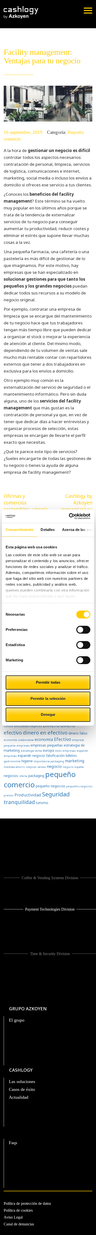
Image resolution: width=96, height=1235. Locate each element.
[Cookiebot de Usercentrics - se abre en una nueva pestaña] (69, 516)
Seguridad (56, 794)
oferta (23, 776)
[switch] (83, 630)
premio (9, 795)
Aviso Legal (13, 1217)
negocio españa (73, 767)
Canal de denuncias (19, 1224)
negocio (54, 766)
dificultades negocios (28, 726)
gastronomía (12, 761)
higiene (27, 761)
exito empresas (65, 750)
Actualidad (18, 1097)
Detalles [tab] (48, 529)
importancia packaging (49, 761)
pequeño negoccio (50, 786)
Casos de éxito (22, 1089)
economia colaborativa (19, 740)
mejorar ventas (36, 767)
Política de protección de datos (27, 1203)
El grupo (16, 1020)
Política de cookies (18, 1210)
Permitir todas (48, 682)
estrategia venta (31, 750)
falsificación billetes (61, 755)
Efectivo (62, 739)
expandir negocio (31, 755)
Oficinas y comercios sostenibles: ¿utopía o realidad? (26, 506)
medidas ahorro (14, 767)
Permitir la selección (48, 698)
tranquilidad (19, 801)
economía (44, 739)
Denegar (48, 714)
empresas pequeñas (47, 745)
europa (48, 750)
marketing (74, 760)
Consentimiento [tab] (19, 529)
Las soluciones (22, 1081)
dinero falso (77, 733)
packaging (36, 775)
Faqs (13, 1142)
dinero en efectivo (45, 732)
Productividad (28, 795)
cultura (8, 726)
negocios (11, 775)
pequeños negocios (79, 786)
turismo (42, 802)
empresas (23, 745)
